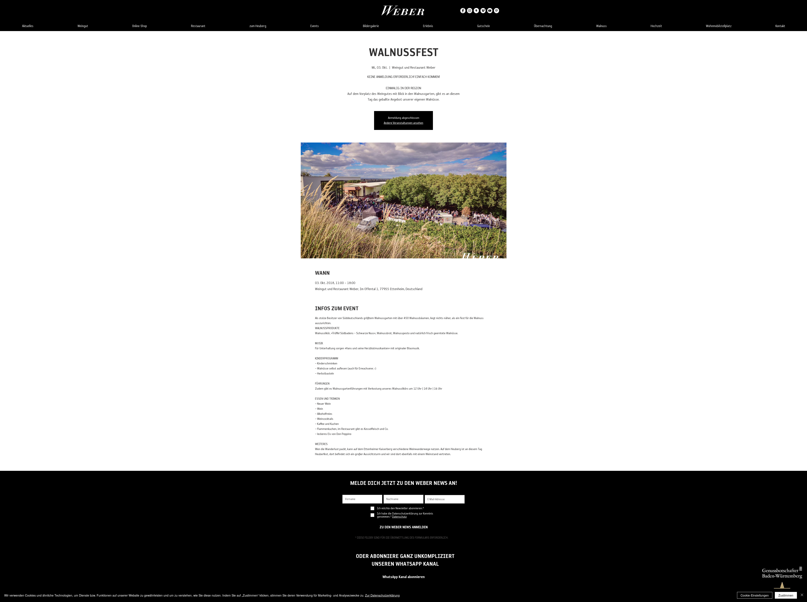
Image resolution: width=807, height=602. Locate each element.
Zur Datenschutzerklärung (382, 595)
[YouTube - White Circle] (489, 10)
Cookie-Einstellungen (755, 595)
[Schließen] (801, 595)
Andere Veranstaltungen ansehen (403, 123)
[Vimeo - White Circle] (483, 10)
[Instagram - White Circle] (469, 10)
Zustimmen (785, 595)
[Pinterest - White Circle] (496, 10)
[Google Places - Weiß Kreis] (476, 10)
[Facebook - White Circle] (462, 10)
